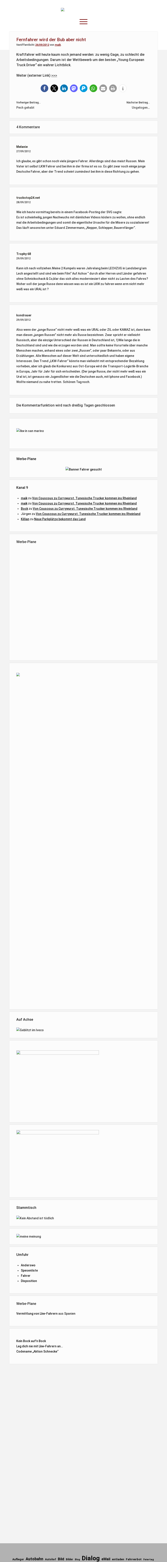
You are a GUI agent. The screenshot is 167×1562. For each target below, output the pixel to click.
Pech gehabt (25, 107)
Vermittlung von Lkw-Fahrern (37, 1313)
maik (58, 44)
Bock (24, 508)
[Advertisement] (83, 601)
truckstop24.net (28, 197)
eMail (106, 1559)
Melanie (22, 146)
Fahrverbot (134, 1559)
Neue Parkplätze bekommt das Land (60, 519)
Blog (77, 1559)
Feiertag (148, 1559)
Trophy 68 (23, 254)
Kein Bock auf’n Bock (31, 1341)
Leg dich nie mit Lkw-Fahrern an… (39, 1346)
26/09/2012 (42, 44)
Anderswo (28, 1265)
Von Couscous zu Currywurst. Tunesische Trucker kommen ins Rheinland (84, 498)
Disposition (29, 1281)
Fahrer (25, 1275)
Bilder (69, 1559)
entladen (118, 1559)
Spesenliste (29, 1270)
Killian (25, 519)
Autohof (50, 1559)
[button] (44, 88)
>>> (54, 75)
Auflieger (18, 1559)
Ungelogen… (141, 107)
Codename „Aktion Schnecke (36, 1351)
